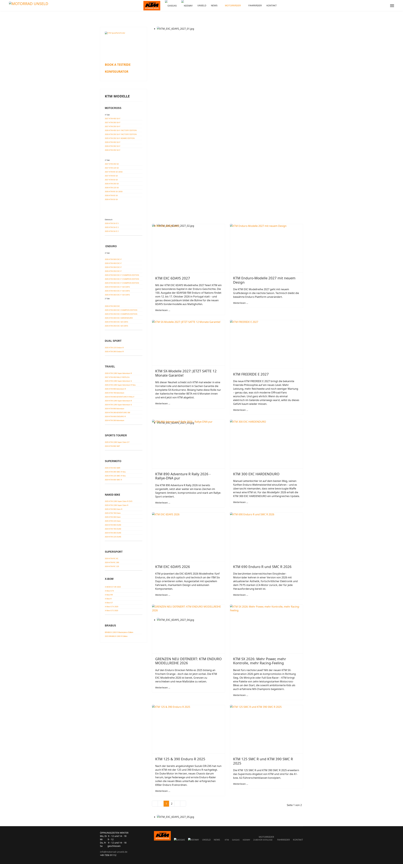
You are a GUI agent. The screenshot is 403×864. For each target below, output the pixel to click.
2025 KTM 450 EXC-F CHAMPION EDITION (122, 279)
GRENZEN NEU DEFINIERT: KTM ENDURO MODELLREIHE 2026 (188, 660)
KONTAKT (272, 5)
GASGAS (236, 839)
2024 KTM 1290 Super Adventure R (118, 401)
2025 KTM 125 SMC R (115, 476)
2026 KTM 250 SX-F (112, 150)
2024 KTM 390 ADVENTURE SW (117, 412)
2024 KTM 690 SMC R (113, 480)
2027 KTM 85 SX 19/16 (113, 172)
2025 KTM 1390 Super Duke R (116, 505)
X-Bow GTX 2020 (111, 607)
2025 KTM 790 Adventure (114, 393)
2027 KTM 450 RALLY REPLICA (117, 377)
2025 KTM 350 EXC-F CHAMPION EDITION (122, 283)
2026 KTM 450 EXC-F (113, 263)
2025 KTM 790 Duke (113, 513)
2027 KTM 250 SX (112, 164)
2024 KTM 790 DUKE (113, 529)
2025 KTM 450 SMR (112, 468)
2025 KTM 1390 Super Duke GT (117, 442)
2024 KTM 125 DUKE (113, 537)
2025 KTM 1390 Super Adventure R (120, 385)
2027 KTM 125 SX (112, 168)
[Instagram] (386, 5)
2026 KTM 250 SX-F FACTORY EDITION (121, 134)
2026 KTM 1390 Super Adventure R (118, 373)
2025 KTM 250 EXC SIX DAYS (116, 326)
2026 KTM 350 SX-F (112, 146)
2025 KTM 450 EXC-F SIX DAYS (117, 291)
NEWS (214, 5)
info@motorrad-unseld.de (113, 851)
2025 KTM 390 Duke (113, 517)
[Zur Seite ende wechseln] (183, 804)
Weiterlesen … (162, 310)
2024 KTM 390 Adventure (114, 420)
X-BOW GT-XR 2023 (113, 587)
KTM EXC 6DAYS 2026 (172, 566)
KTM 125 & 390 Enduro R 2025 (180, 758)
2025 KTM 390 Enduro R (114, 351)
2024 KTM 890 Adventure (114, 409)
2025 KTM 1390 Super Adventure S (118, 381)
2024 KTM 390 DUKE (113, 533)
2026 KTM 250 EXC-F (113, 271)
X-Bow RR (109, 595)
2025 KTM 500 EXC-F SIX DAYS (117, 287)
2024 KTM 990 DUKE (113, 525)
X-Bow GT (109, 603)
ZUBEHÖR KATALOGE (262, 839)
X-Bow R (108, 599)
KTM (227, 839)
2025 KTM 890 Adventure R (115, 389)
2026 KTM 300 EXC (112, 306)
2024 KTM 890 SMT (112, 446)
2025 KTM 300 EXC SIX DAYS (116, 322)
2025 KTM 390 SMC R (115, 472)
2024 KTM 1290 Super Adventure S (118, 405)
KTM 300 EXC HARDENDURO (256, 473)
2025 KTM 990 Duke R (113, 509)
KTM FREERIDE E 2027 (251, 374)
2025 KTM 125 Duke (113, 521)
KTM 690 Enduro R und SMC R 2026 (262, 566)
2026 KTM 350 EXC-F (113, 267)
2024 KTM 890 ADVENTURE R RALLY (119, 397)
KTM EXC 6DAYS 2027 (172, 278)
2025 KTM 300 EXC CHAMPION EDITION (121, 310)
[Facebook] (381, 5)
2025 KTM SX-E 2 (112, 231)
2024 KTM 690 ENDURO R (115, 416)
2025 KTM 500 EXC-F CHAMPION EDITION (122, 275)
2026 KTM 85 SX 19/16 (113, 191)
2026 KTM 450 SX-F (112, 142)
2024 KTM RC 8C (111, 558)
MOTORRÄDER (233, 5)
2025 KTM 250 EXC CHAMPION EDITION (121, 314)
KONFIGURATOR (116, 71)
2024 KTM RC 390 (112, 562)
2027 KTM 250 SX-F (112, 126)
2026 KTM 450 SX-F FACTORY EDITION (121, 130)
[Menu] (392, 5)
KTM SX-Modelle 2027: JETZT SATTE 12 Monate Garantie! (186, 373)
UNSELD (201, 5)
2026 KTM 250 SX (112, 184)
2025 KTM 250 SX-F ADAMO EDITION (120, 138)
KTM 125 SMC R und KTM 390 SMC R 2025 (263, 760)
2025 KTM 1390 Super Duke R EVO (118, 501)
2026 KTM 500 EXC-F (113, 259)
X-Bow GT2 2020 (111, 610)
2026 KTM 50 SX (111, 199)
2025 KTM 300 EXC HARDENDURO (119, 318)
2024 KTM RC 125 (112, 566)
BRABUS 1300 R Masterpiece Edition (119, 632)
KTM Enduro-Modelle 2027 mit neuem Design (264, 280)
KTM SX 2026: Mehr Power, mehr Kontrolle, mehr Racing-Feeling (259, 660)
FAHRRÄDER (255, 5)
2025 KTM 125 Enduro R (114, 348)
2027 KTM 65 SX (111, 176)
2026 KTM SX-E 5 (112, 223)
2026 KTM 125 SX (112, 188)
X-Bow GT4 (109, 591)
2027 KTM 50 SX (111, 180)
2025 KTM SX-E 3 (112, 227)
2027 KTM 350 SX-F (112, 122)
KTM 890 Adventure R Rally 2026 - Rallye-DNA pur (182, 475)
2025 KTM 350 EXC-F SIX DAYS (117, 295)
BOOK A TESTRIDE (118, 65)
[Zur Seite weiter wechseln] (177, 804)
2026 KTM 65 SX (111, 195)
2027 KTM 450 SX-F (112, 118)
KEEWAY (246, 839)
